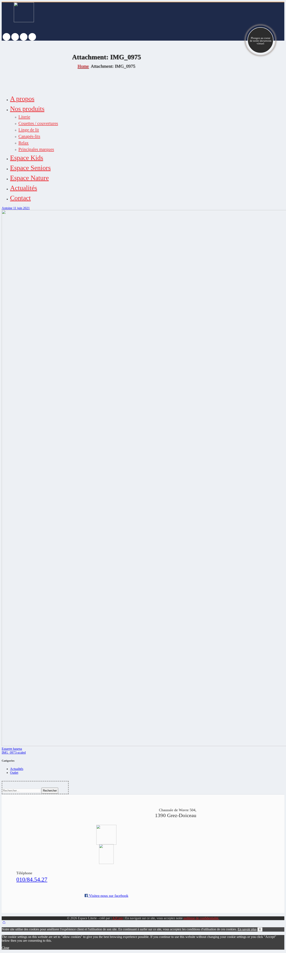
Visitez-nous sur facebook (108, 896)
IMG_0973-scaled (14, 752)
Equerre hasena (12, 749)
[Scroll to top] (4, 922)
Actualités (16, 769)
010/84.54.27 (31, 879)
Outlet (14, 772)
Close (5, 947)
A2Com (117, 918)
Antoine (7, 208)
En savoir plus (247, 929)
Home (83, 66)
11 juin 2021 (21, 208)
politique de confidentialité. (201, 918)
